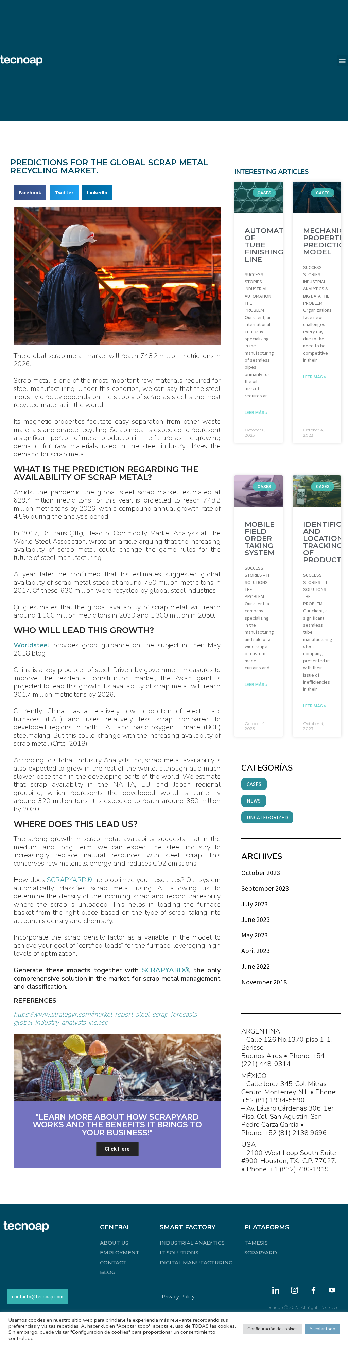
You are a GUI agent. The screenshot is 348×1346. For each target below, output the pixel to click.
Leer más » (256, 412)
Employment (119, 1252)
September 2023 (265, 888)
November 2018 (264, 982)
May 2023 (254, 935)
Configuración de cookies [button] (272, 1329)
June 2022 (255, 966)
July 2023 (254, 903)
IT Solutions (179, 1252)
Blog (107, 1272)
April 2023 (255, 950)
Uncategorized (267, 817)
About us (114, 1242)
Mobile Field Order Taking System (260, 538)
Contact (113, 1262)
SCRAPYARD (260, 1252)
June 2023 (255, 919)
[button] (342, 60)
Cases (254, 784)
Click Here (117, 1149)
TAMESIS (256, 1242)
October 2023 (260, 872)
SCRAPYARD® (69, 880)
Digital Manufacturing (196, 1262)
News (254, 800)
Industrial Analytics (192, 1242)
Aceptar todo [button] (322, 1329)
